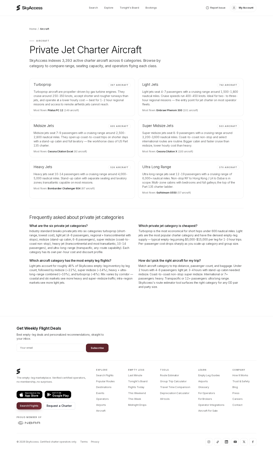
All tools (164, 398)
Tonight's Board (129, 7)
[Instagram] (208, 441)
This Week (134, 398)
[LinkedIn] (226, 441)
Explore (108, 7)
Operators (102, 398)
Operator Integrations (211, 404)
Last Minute (135, 375)
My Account (246, 7)
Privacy (95, 441)
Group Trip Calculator (173, 381)
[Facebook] (252, 441)
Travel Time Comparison (175, 387)
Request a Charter (59, 405)
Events (100, 393)
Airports (101, 404)
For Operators (206, 393)
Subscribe (97, 347)
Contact (237, 404)
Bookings (151, 7)
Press (235, 393)
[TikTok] (217, 441)
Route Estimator (169, 375)
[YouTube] (235, 441)
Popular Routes (105, 381)
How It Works (240, 375)
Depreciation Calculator (174, 393)
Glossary (203, 387)
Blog (235, 387)
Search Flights (29, 405)
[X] (244, 441)
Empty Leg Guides (209, 375)
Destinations (103, 387)
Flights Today (136, 387)
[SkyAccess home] (29, 8)
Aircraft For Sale (208, 410)
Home (33, 28)
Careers (237, 398)
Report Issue (217, 7)
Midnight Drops (137, 404)
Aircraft (100, 410)
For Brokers (205, 398)
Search (93, 7)
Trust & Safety (241, 381)
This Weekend (137, 393)
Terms (84, 441)
